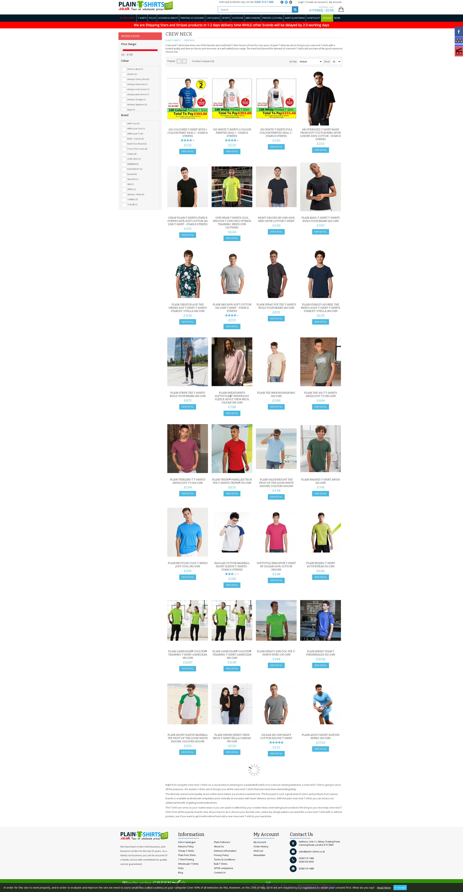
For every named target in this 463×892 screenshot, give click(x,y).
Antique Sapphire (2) (137, 104)
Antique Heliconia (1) (137, 84)
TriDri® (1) (132, 204)
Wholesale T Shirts (188, 863)
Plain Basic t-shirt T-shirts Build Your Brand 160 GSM (320, 219)
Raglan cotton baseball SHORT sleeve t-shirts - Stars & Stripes (232, 566)
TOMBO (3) (132, 199)
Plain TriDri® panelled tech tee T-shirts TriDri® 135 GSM (232, 481)
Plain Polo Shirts (187, 855)
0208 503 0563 (306, 861)
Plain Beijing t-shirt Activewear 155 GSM (320, 565)
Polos (152, 18)
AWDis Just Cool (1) (136, 128)
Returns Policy (186, 846)
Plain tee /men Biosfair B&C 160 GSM (276, 394)
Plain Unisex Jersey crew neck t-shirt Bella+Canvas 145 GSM (232, 738)
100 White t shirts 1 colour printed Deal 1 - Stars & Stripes (232, 133)
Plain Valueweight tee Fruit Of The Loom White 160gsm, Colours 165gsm (276, 483)
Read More (384, 887)
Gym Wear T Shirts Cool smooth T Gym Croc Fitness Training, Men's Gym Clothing (232, 222)
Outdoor (237, 18)
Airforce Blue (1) (135, 69)
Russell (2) (132, 174)
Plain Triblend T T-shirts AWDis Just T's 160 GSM (187, 481)
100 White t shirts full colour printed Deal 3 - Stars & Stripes (276, 133)
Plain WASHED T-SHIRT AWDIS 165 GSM (320, 481)
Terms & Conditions (224, 859)
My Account (260, 842)
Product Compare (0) (203, 61)
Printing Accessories (192, 18)
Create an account (316, 2)
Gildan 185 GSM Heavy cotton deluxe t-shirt (276, 736)
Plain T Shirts (127, 18)
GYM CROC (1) (134, 158)
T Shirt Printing (186, 859)
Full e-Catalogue (187, 842)
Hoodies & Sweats (168, 18)
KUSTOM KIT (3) (134, 169)
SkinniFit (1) (132, 179)
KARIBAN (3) (132, 164)
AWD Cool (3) (133, 123)
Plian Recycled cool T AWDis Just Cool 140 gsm (188, 565)
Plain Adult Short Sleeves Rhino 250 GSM (320, 736)
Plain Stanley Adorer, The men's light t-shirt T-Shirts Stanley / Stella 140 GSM (320, 308)
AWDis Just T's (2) (135, 133)
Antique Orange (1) (136, 99)
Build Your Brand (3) (136, 143)
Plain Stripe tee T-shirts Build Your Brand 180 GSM (188, 394)
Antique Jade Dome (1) (138, 94)
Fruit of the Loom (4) (137, 148)
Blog (180, 872)
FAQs (181, 868)
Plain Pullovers (222, 842)
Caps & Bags (213, 18)
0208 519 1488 (306, 858)
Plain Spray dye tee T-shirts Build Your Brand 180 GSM (276, 306)
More (337, 18)
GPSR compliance (223, 868)
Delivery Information (225, 850)
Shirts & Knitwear (295, 18)
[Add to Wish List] (198, 122)
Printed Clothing (272, 18)
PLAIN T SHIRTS (172, 40)
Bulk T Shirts (220, 863)
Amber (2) (132, 74)
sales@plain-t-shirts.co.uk (312, 851)
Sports (226, 18)
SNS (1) (130, 184)
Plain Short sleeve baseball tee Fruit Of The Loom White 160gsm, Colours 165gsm (188, 738)
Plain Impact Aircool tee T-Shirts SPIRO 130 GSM (276, 653)
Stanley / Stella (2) (135, 194)
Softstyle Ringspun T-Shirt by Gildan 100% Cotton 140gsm (276, 566)
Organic (327, 18)
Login (301, 2)
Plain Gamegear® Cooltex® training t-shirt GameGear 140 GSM (187, 654)
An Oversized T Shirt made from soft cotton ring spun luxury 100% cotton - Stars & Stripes (320, 134)
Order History (261, 846)
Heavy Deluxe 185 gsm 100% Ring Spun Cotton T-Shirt (276, 219)
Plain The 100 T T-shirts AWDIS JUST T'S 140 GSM (320, 394)
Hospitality (313, 18)
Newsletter (260, 855)
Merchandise (252, 18)
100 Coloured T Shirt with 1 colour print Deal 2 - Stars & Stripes (187, 133)
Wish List (258, 850)
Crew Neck (189, 40)
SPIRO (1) (131, 189)
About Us (219, 846)
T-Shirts (142, 18)
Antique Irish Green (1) (138, 89)
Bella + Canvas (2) (135, 138)
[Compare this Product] (204, 122)
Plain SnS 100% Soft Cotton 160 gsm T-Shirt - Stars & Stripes (232, 308)
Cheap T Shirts (186, 850)
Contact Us (220, 872)
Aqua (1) (131, 109)
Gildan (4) (131, 153)
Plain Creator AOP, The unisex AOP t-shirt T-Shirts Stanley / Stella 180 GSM (188, 308)
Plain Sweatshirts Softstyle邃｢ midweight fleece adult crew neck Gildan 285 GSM (232, 397)
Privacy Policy (221, 855)
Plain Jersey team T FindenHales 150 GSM (320, 653)
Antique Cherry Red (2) (138, 79)
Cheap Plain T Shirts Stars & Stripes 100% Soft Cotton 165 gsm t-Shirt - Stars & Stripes (187, 221)
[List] (179, 61)
